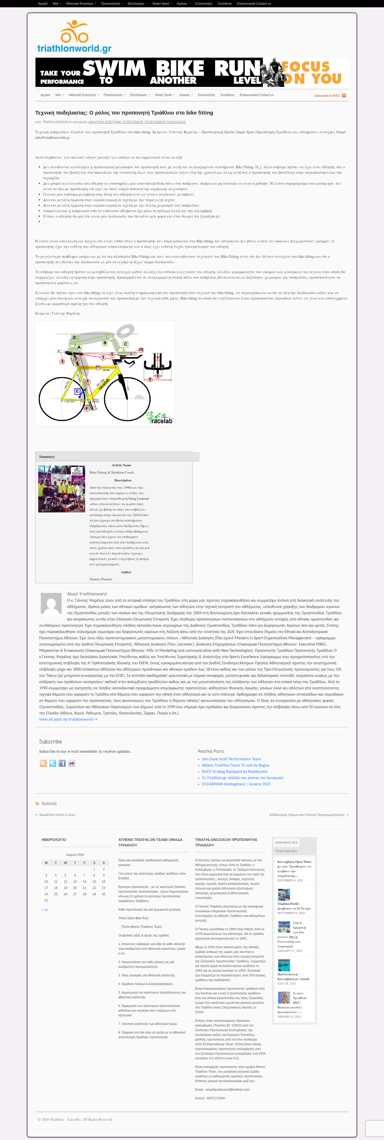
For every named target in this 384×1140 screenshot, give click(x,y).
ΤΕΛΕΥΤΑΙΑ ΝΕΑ (286, 851)
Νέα (54, 4)
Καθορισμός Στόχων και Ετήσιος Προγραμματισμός (309, 815)
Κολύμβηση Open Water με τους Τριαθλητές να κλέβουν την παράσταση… (294, 869)
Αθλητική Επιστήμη (78, 4)
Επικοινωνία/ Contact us (254, 3)
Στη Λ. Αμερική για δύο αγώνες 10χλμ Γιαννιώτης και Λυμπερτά (291, 934)
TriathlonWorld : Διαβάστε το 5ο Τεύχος (294, 906)
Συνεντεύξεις (204, 3)
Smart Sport (159, 4)
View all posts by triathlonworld (68, 720)
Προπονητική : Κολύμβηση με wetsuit (293, 976)
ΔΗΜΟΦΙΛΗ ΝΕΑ (286, 842)
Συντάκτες (225, 3)
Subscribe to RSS (327, 96)
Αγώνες (180, 4)
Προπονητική (109, 4)
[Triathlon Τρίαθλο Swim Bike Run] (74, 54)
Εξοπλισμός (134, 4)
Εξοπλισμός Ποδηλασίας (165, 122)
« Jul (45, 910)
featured (49, 803)
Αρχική (43, 3)
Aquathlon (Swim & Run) (55, 815)
